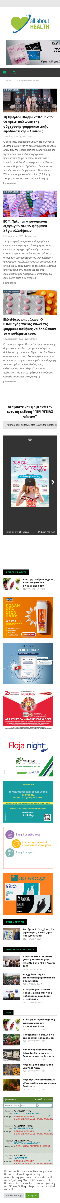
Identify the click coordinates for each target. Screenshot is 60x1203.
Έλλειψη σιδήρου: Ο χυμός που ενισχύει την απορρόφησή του (39, 582)
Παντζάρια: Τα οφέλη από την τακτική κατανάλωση (38, 1036)
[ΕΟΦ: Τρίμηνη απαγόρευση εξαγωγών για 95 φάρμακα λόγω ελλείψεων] (30, 204)
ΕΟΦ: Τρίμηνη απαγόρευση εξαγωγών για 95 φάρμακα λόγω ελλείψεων (25, 226)
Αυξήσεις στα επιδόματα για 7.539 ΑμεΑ (38, 1066)
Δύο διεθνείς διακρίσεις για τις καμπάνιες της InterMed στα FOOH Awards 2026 (39, 961)
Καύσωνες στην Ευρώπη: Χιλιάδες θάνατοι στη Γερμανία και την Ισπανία (38, 1053)
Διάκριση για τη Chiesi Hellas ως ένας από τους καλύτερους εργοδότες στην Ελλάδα (37, 994)
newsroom (27, 136)
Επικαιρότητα (12, 90)
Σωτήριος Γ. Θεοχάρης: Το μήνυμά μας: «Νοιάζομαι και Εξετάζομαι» (38, 932)
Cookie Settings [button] (14, 1195)
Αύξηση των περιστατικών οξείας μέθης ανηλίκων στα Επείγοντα (39, 1083)
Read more (10, 183)
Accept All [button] (32, 1195)
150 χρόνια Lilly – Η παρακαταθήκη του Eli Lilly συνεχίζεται (39, 977)
